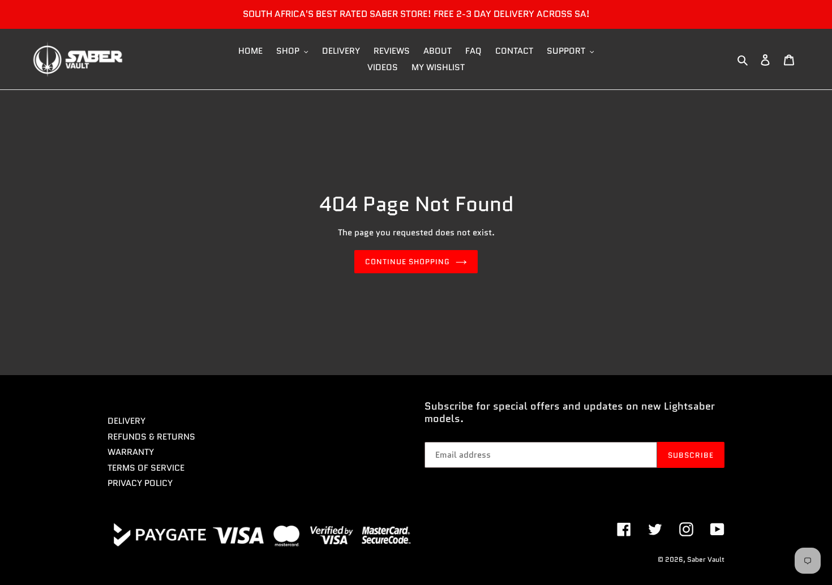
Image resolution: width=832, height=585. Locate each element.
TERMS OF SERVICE (146, 468)
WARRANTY (131, 452)
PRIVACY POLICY (140, 483)
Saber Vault (705, 559)
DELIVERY (126, 421)
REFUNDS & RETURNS (151, 437)
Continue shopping (408, 261)
